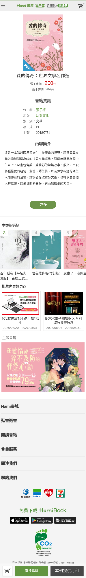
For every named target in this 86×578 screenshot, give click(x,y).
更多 (43, 204)
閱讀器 (63, 5)
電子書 (40, 5)
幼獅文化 (42, 115)
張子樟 (41, 110)
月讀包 (51, 5)
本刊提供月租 (67, 571)
